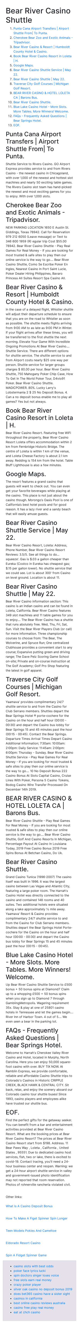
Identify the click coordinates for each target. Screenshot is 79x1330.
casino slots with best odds (33, 1266)
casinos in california (28, 1298)
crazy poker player (27, 1284)
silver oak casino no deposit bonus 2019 (43, 1289)
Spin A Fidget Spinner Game (26, 1255)
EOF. (16, 125)
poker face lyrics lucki (30, 1271)
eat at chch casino (27, 1312)
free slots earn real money (33, 1280)
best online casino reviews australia (39, 1303)
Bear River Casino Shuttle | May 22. (39, 79)
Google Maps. (23, 65)
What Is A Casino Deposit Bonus (29, 1206)
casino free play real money (34, 1307)
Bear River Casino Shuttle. (32, 102)
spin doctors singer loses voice (36, 1275)
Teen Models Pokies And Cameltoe (31, 1231)
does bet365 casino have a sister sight (42, 1294)
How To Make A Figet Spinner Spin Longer (36, 1218)
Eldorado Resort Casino (23, 1243)
